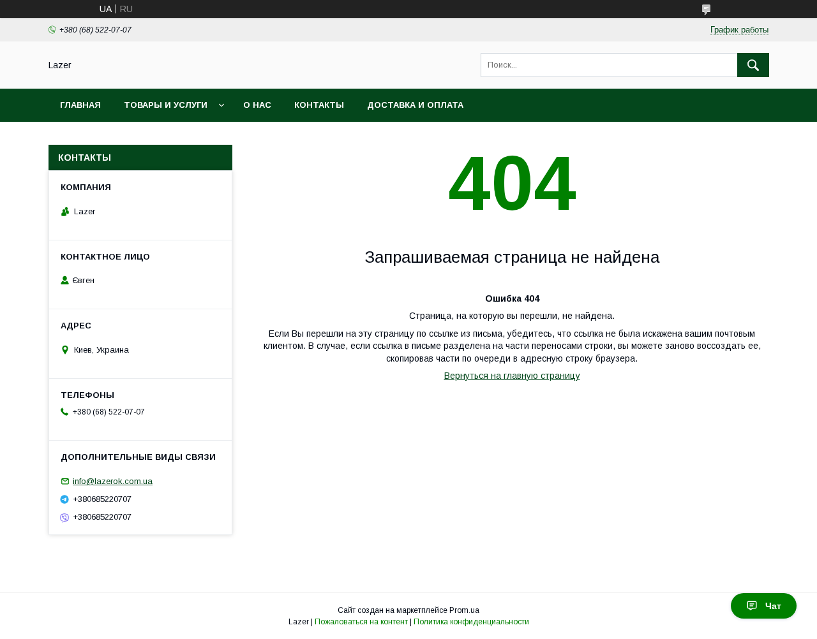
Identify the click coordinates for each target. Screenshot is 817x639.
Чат (773, 606)
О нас (257, 105)
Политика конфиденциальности (471, 621)
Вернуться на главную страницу (512, 376)
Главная (80, 105)
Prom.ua (464, 610)
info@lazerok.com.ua (113, 481)
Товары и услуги (165, 105)
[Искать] (753, 65)
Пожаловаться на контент (361, 621)
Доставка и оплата (415, 105)
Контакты (319, 105)
